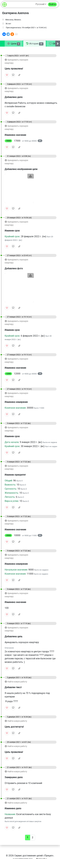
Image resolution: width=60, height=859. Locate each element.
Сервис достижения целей (28, 855)
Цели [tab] (14, 43)
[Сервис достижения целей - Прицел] (4, 4)
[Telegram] (8, 34)
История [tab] (35, 43)
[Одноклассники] (12, 34)
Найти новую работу (17, 681)
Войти (52, 4)
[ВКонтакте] (4, 34)
